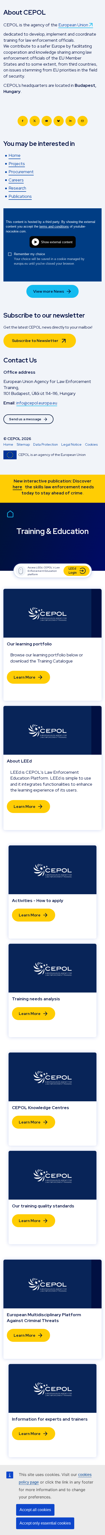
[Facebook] (23, 121)
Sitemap (23, 444)
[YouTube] (47, 121)
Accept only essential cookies (45, 1523)
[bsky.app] (58, 121)
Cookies (91, 444)
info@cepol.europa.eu (36, 403)
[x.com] (35, 121)
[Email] (82, 121)
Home (8, 444)
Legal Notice (71, 444)
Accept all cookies (35, 1510)
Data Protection (45, 444)
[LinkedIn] (70, 121)
